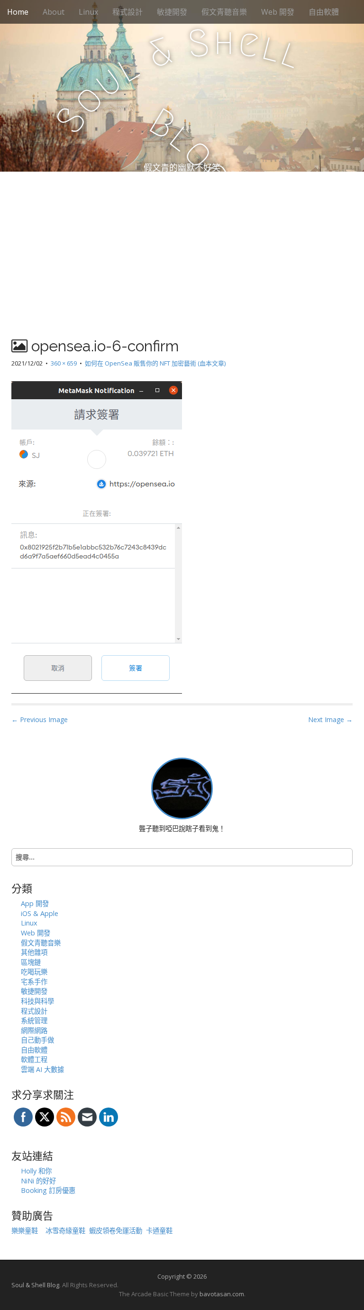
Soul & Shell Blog (35, 1285)
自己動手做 (37, 1039)
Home (17, 12)
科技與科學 (37, 1001)
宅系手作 (34, 981)
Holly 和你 (36, 1170)
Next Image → (330, 719)
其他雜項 (34, 952)
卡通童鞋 (159, 1230)
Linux (88, 12)
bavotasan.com (222, 1294)
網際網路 (34, 1030)
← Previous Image (39, 719)
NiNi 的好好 (38, 1180)
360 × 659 (64, 363)
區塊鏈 (31, 962)
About (53, 12)
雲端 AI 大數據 (42, 1069)
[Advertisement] (182, 242)
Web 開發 (277, 12)
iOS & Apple (39, 913)
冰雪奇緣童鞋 (65, 1230)
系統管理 (34, 1020)
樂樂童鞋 (24, 1230)
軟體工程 (34, 1059)
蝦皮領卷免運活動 (115, 1230)
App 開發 (35, 903)
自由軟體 (324, 12)
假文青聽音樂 (224, 12)
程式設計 (127, 12)
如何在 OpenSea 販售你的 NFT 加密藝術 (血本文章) (155, 363)
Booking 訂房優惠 (48, 1190)
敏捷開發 (172, 12)
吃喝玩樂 (34, 971)
